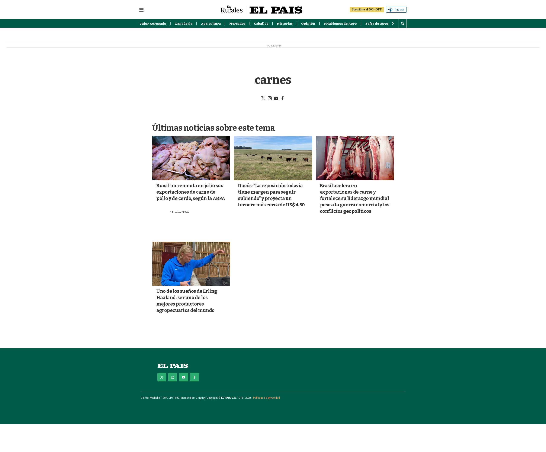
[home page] (173, 366)
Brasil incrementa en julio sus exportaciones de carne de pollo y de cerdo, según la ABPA (190, 192)
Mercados (237, 24)
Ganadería (183, 24)
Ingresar (399, 9)
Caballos (261, 24)
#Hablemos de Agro (340, 24)
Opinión (308, 24)
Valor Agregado (152, 24)
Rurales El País (180, 212)
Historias (285, 24)
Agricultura (211, 24)
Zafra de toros (377, 24)
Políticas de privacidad (266, 397)
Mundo (161, 217)
